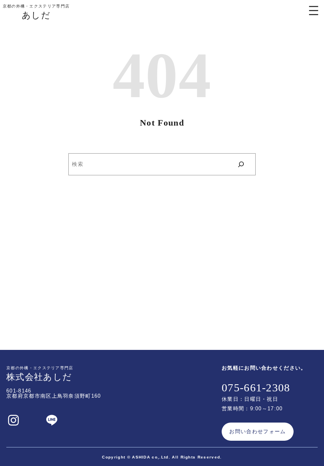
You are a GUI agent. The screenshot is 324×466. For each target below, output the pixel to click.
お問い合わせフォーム (257, 431)
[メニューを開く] (313, 10)
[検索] (241, 164)
